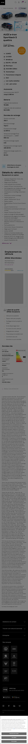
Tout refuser (14, 737)
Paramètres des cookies (14, 733)
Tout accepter (14, 741)
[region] (14, 730)
